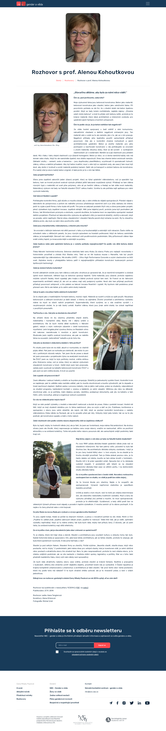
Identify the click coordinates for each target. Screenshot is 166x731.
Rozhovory (69, 80)
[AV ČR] (116, 720)
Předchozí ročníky (24, 695)
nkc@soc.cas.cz (91, 692)
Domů (58, 80)
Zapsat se (102, 645)
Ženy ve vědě (55, 692)
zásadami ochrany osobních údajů (85, 655)
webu (85, 588)
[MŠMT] (49, 720)
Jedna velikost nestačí (60, 695)
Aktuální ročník (23, 692)
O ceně (19, 688)
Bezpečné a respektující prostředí (64, 703)
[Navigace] (148, 3)
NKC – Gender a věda (59, 688)
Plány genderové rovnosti (61, 699)
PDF (78, 588)
